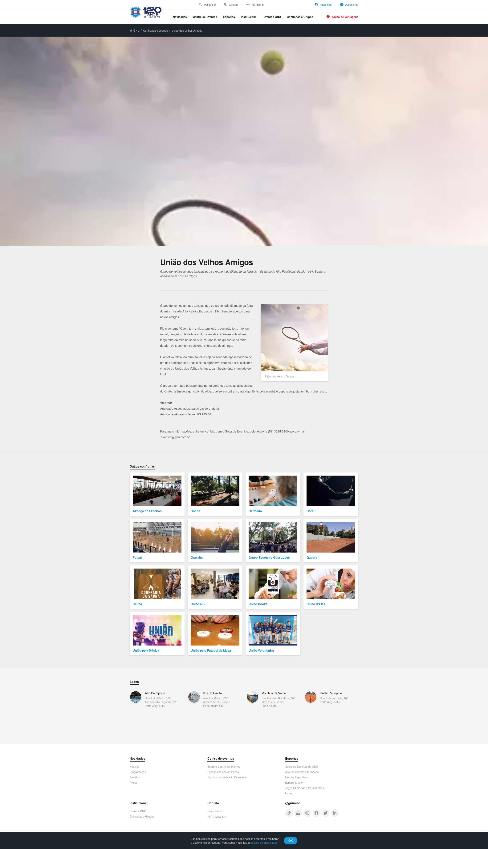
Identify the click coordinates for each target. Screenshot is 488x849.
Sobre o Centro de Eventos (223, 766)
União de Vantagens (345, 17)
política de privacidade (264, 842)
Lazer (288, 793)
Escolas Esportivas (296, 777)
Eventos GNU (272, 17)
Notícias (134, 766)
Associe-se (351, 4)
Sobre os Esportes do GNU (301, 766)
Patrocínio (257, 4)
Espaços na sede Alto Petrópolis (226, 777)
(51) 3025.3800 (216, 816)
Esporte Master (294, 782)
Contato (233, 4)
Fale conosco (215, 811)
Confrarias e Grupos (300, 17)
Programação (138, 772)
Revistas (135, 777)
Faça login (326, 4)
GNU (136, 30)
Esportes (229, 17)
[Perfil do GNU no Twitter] (325, 813)
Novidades (180, 17)
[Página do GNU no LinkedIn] (335, 813)
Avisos (133, 782)
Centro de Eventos (205, 17)
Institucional (249, 17)
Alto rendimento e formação (302, 772)
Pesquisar (210, 4)
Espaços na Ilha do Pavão (223, 772)
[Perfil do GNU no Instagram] (307, 813)
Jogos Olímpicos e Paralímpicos (304, 788)
